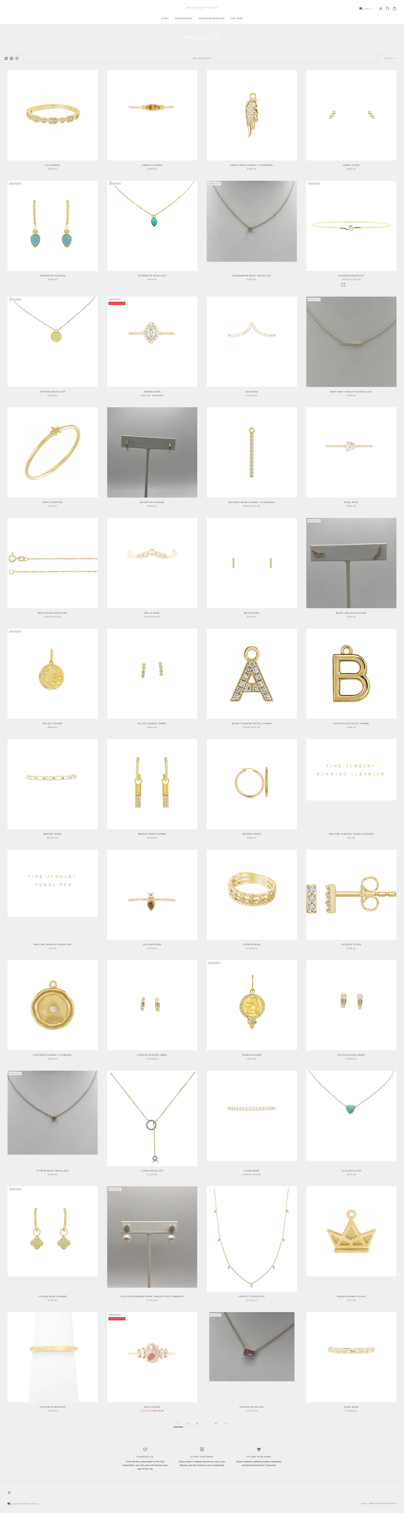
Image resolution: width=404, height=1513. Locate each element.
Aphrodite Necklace (152, 275)
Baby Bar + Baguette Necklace (351, 392)
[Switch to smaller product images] (11, 58)
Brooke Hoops (251, 834)
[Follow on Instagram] (9, 1492)
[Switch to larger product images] (6, 58)
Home (11, 28)
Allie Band (52, 165)
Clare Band (252, 1171)
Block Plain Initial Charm (351, 723)
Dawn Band (351, 1407)
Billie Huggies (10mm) (152, 723)
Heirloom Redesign (211, 18)
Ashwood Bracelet (351, 275)
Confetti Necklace (252, 1296)
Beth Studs (251, 613)
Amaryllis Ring (152, 165)
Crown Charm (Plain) (351, 1296)
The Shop (237, 18)
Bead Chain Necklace (52, 613)
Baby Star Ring (53, 502)
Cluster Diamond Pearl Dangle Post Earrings (152, 1296)
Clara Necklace (152, 1171)
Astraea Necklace (52, 392)
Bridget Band (53, 834)
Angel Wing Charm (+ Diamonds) (251, 165)
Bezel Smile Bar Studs (351, 613)
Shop (19, 28)
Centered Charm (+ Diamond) (52, 1055)
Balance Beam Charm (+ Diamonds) (252, 502)
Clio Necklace (351, 1171)
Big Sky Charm (52, 723)
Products (31, 28)
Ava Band (252, 392)
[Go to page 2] (225, 1423)
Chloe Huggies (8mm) (351, 1055)
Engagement (184, 18)
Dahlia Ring (152, 1407)
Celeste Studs (351, 944)
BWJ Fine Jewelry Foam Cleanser (351, 834)
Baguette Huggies (152, 502)
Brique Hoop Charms (152, 834)
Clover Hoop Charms (53, 1296)
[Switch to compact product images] (16, 58)
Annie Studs (351, 165)
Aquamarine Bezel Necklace (251, 275)
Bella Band (152, 613)
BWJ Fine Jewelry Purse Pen (52, 944)
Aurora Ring (152, 392)
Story (165, 18)
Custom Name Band (52, 1407)
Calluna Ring (152, 944)
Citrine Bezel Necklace (52, 1171)
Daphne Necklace (252, 1407)
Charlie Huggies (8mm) (152, 1055)
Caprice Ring (252, 944)
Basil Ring (351, 502)
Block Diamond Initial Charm (252, 723)
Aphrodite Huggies (52, 275)
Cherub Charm (252, 1055)
